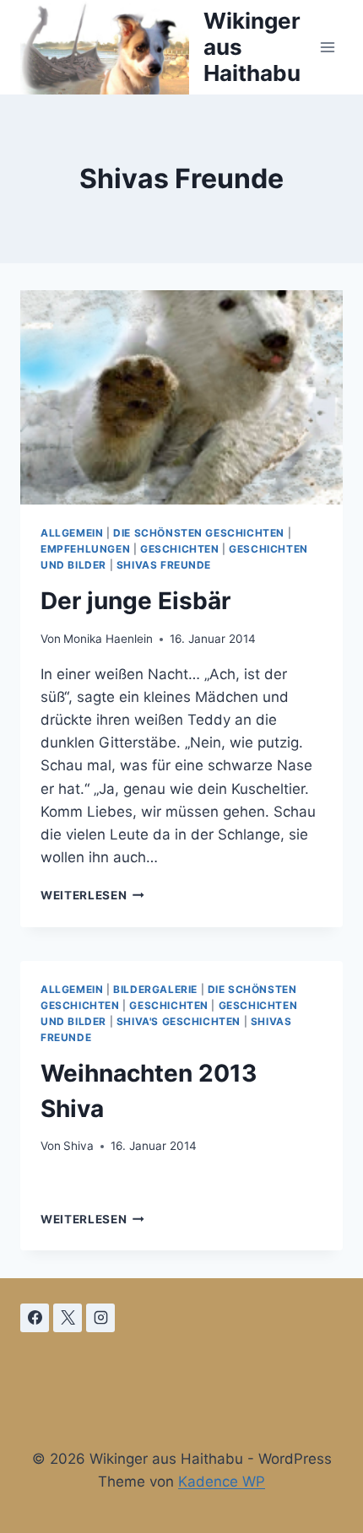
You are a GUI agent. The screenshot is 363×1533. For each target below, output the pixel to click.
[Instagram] (100, 1318)
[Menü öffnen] (327, 47)
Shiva (78, 1145)
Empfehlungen (85, 548)
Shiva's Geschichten (178, 1021)
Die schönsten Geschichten (198, 532)
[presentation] (181, 397)
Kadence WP (221, 1481)
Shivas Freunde (163, 565)
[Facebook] (34, 1318)
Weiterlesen (92, 895)
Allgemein (72, 532)
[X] (67, 1318)
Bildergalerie (155, 989)
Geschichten (179, 548)
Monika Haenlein (108, 638)
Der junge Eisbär (135, 600)
